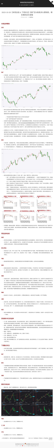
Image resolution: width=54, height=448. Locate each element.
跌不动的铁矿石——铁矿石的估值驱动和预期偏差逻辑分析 (23, 122)
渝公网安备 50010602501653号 (32, 444)
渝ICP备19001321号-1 (20, 444)
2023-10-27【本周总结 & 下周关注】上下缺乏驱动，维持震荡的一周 (40, 439)
